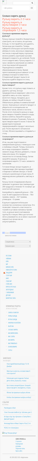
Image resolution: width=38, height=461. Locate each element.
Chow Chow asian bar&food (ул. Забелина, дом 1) (18, 412)
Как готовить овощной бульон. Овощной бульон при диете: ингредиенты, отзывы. (19, 386)
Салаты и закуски (13, 312)
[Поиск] (32, 3)
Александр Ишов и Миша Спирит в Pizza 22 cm (17, 423)
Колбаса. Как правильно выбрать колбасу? (19, 397)
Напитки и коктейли (14, 323)
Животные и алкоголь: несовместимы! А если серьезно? (18, 372)
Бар (7, 264)
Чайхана (8, 258)
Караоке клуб (10, 267)
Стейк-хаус (9, 284)
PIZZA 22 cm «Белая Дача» (11, 428)
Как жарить (11, 340)
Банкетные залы (11, 298)
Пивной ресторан (11, 270)
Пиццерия (9, 273)
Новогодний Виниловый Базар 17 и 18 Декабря (18, 365)
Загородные (10, 290)
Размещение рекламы (19, 445)
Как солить (11, 336)
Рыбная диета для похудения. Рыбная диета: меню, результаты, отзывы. (18, 379)
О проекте (19, 441)
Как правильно (12, 343)
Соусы (10, 350)
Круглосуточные (11, 287)
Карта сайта (19, 451)
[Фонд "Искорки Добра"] (9, 433)
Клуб (7, 261)
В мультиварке (12, 347)
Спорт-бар (9, 275)
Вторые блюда (12, 319)
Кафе (7, 278)
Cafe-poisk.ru (8, 8)
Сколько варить (13, 329)
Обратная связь (20, 448)
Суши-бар (9, 281)
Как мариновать (13, 333)
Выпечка (11, 326)
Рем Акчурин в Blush (10, 408)
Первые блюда (12, 316)
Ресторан (9, 256)
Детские (8, 295)
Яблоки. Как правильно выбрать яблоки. (18, 392)
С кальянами (10, 292)
